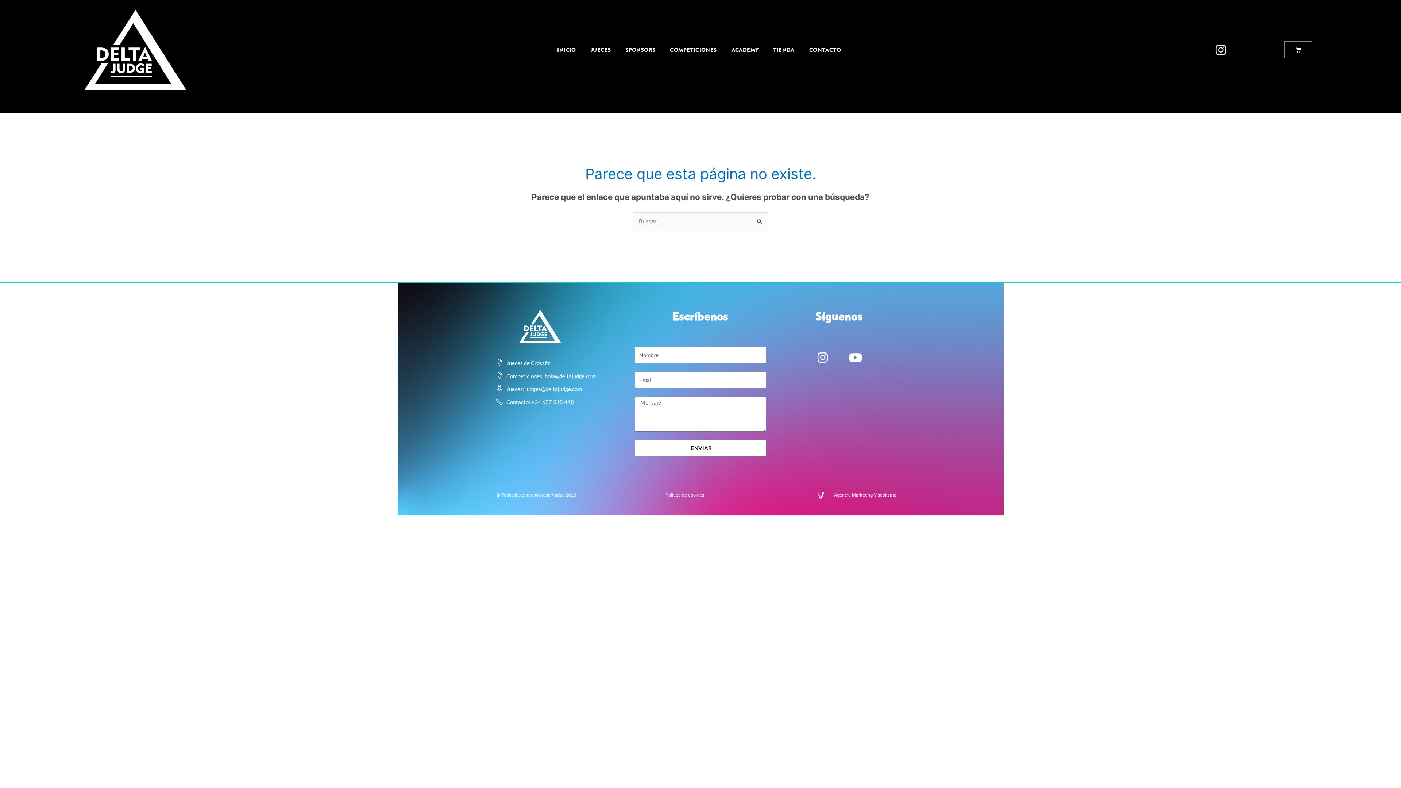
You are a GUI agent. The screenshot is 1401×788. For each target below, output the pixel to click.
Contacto (825, 50)
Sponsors (640, 50)
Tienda (783, 50)
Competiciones (693, 50)
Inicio (566, 50)
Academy (745, 50)
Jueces (601, 50)
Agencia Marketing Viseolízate (865, 495)
